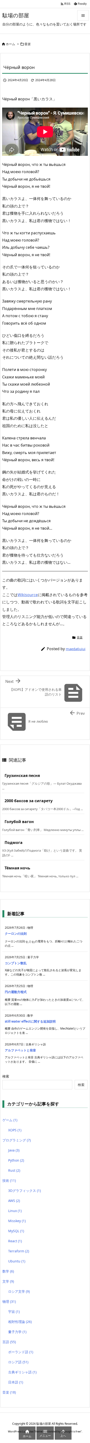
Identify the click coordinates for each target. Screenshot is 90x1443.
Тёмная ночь (17, 868)
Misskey (17, 1221)
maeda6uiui (75, 648)
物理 (9, 1301)
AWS (14, 1200)
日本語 (15, 1382)
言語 (9, 1342)
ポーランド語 (20, 1352)
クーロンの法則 (16, 933)
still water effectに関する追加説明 (30, 1021)
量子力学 (17, 1331)
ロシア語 (18, 1362)
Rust (14, 1170)
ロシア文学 (19, 1291)
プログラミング (16, 1140)
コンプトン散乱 (16, 963)
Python (16, 1160)
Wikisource (28, 594)
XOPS (14, 1130)
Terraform (18, 1251)
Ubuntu (16, 1261)
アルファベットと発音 (20, 1050)
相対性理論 (20, 1321)
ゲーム (9, 1120)
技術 (9, 1180)
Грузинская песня (22, 775)
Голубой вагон (19, 821)
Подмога (14, 842)
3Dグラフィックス (24, 1190)
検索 (5, 1076)
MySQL (16, 1231)
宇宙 (14, 1311)
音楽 (27, 44)
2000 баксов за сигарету (29, 800)
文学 (8, 1281)
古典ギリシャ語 (22, 1372)
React (15, 1241)
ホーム (10, 44)
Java (13, 1150)
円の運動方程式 (16, 992)
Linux (15, 1210)
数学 (8, 1271)
